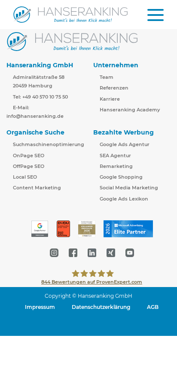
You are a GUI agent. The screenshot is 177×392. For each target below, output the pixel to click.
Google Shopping (121, 177)
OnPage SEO (28, 156)
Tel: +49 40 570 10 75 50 (40, 97)
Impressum (40, 307)
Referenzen (114, 88)
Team (106, 77)
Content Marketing (37, 188)
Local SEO (25, 177)
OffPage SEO (28, 166)
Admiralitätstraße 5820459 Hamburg (38, 81)
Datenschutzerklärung (101, 307)
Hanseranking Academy (130, 110)
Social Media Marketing (129, 188)
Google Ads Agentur (125, 144)
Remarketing (116, 166)
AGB (153, 307)
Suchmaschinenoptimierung (48, 144)
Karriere (110, 99)
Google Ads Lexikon (124, 199)
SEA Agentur (115, 156)
